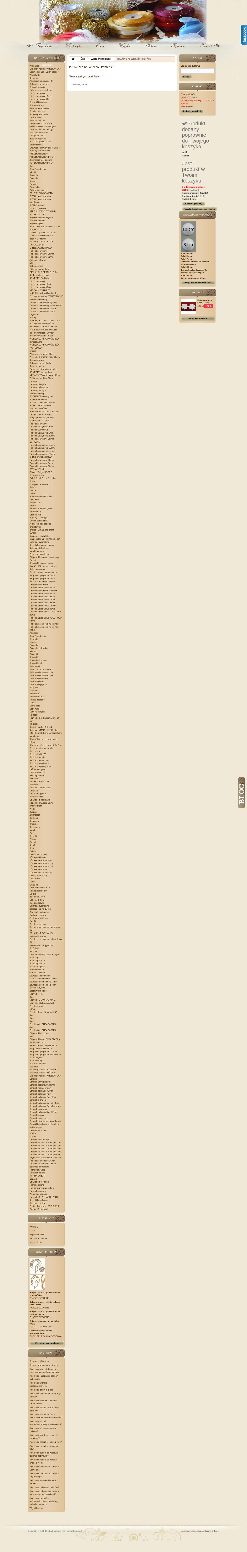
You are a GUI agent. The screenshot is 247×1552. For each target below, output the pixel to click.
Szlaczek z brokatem (39, 781)
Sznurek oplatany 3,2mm (41, 1091)
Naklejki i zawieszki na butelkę (44, 293)
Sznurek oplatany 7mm (40, 1094)
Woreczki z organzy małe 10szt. (45, 357)
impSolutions (205, 1531)
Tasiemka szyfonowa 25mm (43, 1163)
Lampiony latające (38, 384)
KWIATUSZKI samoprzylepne (43, 566)
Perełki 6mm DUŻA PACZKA (43, 1024)
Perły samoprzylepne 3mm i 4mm (45, 1054)
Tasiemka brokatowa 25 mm (43, 602)
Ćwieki (33, 533)
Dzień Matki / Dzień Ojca (41, 235)
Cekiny (33, 851)
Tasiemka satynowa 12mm (42, 436)
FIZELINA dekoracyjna (40, 196)
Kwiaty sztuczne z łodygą (41, 129)
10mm (32, 1009)
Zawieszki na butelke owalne (43, 308)
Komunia (34, 78)
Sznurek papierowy (39, 1118)
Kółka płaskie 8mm (38, 857)
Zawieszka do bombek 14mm (43, 982)
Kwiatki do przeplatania (40, 669)
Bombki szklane (37, 475)
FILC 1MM (34, 948)
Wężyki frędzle (36, 797)
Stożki (32, 181)
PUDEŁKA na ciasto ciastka (42, 402)
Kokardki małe (36, 663)
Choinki (33, 642)
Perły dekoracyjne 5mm (41, 1048)
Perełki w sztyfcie (38, 1063)
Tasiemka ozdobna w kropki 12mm (46, 1142)
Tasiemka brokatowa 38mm (42, 609)
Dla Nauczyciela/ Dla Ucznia (43, 232)
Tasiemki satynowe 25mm (42, 254)
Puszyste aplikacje (38, 966)
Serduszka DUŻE (38, 754)
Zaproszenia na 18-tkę (40, 909)
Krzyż (32, 845)
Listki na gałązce (37, 712)
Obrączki (34, 791)
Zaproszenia (35, 117)
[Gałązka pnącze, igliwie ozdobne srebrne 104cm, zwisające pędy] (37, 1282)
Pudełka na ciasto (38, 111)
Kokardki (34, 657)
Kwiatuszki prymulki (39, 684)
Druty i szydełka (37, 1203)
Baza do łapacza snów (40, 141)
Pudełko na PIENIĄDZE (41, 405)
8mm (32, 1027)
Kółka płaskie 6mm (38, 891)
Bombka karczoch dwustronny (44, 1365)
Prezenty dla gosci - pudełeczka (45, 320)
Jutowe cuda (35, 502)
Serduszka (35, 751)
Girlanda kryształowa (39, 108)
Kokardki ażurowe (38, 660)
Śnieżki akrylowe (37, 988)
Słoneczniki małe (37, 696)
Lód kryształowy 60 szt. (41, 99)
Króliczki (33, 824)
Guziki (33, 560)
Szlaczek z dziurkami (40, 800)
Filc (31, 942)
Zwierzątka (35, 815)
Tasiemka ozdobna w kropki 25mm (46, 1148)
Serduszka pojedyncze (40, 766)
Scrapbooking (36, 1060)
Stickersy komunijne (39, 114)
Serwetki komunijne (39, 102)
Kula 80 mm (186, 256)
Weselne (34, 784)
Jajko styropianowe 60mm (193, 278)
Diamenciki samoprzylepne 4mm (45, 539)
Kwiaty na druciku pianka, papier (45, 954)
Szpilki (33, 505)
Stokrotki (34, 690)
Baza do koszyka (38, 139)
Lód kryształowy (37, 93)
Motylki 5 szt (35, 736)
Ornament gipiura (38, 793)
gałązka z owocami (41, 1326)
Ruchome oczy (37, 969)
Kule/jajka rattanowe (39, 484)
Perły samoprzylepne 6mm (42, 578)
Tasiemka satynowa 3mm (41, 426)
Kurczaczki (35, 827)
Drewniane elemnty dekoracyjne (45, 148)
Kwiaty (33, 487)
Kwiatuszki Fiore (37, 772)
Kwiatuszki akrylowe (39, 548)
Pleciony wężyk (37, 775)
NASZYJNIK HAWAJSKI (41, 414)
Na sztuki (34, 715)
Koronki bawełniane (39, 1200)
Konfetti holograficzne (40, 275)
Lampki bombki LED (39, 521)
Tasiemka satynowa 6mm (41, 433)
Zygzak (33, 812)
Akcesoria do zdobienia (40, 524)
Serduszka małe (37, 757)
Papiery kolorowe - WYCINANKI (44, 1206)
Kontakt (205, 48)
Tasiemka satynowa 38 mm (42, 451)
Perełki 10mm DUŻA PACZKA (43, 1012)
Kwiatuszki (35, 666)
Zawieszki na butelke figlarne (43, 302)
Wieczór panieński (38, 408)
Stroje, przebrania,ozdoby (42, 417)
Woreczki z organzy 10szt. (42, 354)
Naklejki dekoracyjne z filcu (42, 945)
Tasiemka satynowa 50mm (42, 454)
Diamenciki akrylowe (39, 1033)
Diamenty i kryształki (39, 536)
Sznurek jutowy (37, 1115)
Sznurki (33, 1079)
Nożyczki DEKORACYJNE (42, 1000)
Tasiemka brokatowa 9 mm (42, 596)
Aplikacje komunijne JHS (41, 81)
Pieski (32, 833)
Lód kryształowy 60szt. (40, 287)
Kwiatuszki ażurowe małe (41, 675)
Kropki (33, 1136)
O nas (100, 48)
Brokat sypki (35, 527)
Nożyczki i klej (36, 994)
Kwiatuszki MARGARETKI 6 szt (44, 730)
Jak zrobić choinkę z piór (41, 1390)
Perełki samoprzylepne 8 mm (43, 572)
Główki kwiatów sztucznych (43, 126)
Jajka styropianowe (39, 154)
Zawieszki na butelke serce (42, 311)
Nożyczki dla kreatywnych (42, 1003)
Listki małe (34, 709)
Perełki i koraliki (37, 1006)
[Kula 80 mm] (188, 244)
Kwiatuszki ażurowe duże (41, 672)
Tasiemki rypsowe (38, 1191)
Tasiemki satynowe (38, 251)
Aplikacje (34, 633)
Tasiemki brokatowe (39, 584)
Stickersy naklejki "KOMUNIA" (44, 1069)
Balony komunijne (38, 87)
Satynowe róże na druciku (42, 748)
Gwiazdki (34, 178)
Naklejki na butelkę (38, 299)
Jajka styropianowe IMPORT (43, 157)
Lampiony (34, 381)
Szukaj (186, 77)
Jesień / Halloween (38, 260)
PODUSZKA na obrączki (41, 396)
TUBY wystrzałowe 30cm (41, 378)
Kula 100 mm (187, 253)
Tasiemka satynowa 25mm (42, 445)
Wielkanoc (34, 66)
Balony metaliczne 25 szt (41, 336)
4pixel (216, 1531)
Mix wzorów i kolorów (40, 887)
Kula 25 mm (186, 275)
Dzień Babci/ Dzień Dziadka (43, 478)
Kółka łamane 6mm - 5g (41, 860)
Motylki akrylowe (37, 551)
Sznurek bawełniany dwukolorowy (45, 1121)
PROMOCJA (36, 229)
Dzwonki (34, 175)
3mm (32, 1015)
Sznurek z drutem (38, 1100)
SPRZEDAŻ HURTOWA (41, 248)
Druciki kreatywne (38, 924)
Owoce (33, 490)
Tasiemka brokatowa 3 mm (42, 587)
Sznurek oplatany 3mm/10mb (43, 1112)
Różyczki (34, 687)
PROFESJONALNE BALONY (43, 330)
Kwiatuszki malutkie (39, 678)
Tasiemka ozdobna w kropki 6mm (45, 1154)
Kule (32, 166)
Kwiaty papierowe (38, 569)
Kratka (33, 1133)
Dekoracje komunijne (39, 84)
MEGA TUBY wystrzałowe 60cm (45, 375)
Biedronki (34, 818)
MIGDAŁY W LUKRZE (40, 290)
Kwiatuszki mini (37, 681)
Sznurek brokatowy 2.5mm (42, 1085)
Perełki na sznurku (38, 1042)
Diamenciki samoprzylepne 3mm (45, 557)
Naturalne (34, 499)
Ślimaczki (34, 778)
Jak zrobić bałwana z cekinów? (44, 1487)
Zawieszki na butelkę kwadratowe (45, 305)
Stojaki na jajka (36, 223)
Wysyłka (124, 48)
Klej (31, 997)
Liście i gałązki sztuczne (41, 123)
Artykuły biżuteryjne (39, 517)
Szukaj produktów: (190, 66)
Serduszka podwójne (39, 763)
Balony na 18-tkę (37, 897)
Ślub (32, 263)
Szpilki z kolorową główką (41, 508)
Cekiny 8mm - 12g (38, 875)
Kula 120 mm (187, 267)
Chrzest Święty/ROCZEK (41, 472)
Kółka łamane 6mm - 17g (41, 866)
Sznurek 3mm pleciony (40, 1082)
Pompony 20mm (37, 963)
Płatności (151, 48)
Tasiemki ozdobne (38, 1130)
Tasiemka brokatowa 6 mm (42, 593)
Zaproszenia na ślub (39, 420)
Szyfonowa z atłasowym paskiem (45, 1157)
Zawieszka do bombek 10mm (43, 978)
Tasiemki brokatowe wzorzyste (44, 624)
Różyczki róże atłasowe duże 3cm (46, 745)
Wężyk (33, 809)
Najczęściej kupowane (197, 214)
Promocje (197, 292)
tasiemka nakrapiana (39, 1167)
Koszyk (74, 48)
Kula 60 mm (186, 259)
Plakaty (33, 317)
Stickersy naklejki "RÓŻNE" (43, 1072)
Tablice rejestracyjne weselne (43, 369)
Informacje (46, 1218)
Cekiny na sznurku (38, 854)
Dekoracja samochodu (40, 363)
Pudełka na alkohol (38, 399)
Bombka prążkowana (39, 1361)
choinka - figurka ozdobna (45, 1336)
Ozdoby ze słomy (38, 915)
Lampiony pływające (39, 387)
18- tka (33, 894)
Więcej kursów (36, 1508)
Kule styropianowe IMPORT (43, 163)
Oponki (33, 172)
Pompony (34, 957)
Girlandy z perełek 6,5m (41, 90)
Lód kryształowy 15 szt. (41, 96)
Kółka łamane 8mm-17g (41, 872)
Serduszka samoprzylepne (42, 581)
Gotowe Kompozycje (39, 1209)
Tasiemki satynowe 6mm (41, 257)
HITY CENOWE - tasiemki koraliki (45, 226)
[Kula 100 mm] (188, 229)
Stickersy (34, 1067)
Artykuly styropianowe (40, 150)
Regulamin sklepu (38, 1234)
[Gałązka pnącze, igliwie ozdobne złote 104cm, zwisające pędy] (37, 1266)
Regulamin (178, 48)
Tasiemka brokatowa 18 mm (43, 605)
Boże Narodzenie (38, 169)
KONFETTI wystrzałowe (41, 372)
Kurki (32, 848)
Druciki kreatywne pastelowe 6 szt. (46, 939)
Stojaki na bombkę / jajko (41, 217)
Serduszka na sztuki (39, 760)
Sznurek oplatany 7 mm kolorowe (45, 1106)
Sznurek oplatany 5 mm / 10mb (44, 1103)
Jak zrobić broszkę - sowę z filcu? (46, 1442)
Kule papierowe (37, 105)
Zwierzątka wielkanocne (41, 160)
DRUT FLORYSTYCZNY (41, 193)
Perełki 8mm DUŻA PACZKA (43, 1030)
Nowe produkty (46, 1252)
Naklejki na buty (37, 393)
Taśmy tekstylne (37, 769)
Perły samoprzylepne (39, 554)
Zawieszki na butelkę (39, 912)
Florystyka (35, 187)
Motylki (33, 830)
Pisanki (33, 839)
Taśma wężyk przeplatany (42, 1188)
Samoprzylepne (37, 1057)
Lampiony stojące (38, 390)
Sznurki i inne (36, 144)
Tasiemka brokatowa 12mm (42, 599)
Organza (34, 314)
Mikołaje (33, 651)
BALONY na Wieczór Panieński (44, 411)
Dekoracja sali (36, 266)
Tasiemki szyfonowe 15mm (42, 1161)
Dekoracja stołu (37, 900)
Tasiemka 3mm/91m (39, 430)
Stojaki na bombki (38, 220)
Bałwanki (34, 639)
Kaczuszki (34, 821)
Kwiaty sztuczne (37, 120)
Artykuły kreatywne (39, 918)
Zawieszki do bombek (40, 976)
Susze (33, 481)
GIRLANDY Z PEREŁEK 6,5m (44, 272)
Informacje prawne (38, 1238)
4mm (32, 1018)
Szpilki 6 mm (35, 515)
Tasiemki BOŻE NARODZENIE (44, 1197)
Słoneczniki (35, 693)
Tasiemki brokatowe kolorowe (43, 590)
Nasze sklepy (36, 1242)
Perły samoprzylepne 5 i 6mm (43, 1051)
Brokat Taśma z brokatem (42, 530)
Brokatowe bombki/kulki (41, 496)
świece (33, 351)
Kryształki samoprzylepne (42, 545)
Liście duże (35, 706)
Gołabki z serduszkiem (40, 787)
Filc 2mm (34, 951)
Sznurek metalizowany (40, 1088)
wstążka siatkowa (38, 972)
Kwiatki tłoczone (37, 700)
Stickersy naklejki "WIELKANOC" (45, 69)
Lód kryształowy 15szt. (40, 284)
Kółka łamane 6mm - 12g (41, 863)
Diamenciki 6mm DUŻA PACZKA (45, 1039)
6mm (32, 1021)
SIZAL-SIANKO (37, 205)
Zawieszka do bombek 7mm (43, 985)
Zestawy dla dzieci (38, 991)
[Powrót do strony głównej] (73, 59)
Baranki (33, 836)
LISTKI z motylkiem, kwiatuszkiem (46, 733)
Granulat (34, 184)
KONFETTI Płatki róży (40, 278)
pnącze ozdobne (40, 1298)
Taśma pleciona (37, 1185)
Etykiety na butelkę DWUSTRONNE (46, 296)
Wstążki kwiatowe (38, 208)
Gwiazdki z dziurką (38, 648)
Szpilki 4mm (35, 511)
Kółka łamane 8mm (38, 869)
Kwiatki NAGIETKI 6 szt (41, 727)
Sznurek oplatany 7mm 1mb (43, 1097)
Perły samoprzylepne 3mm (42, 575)
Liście (32, 493)
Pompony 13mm (37, 960)
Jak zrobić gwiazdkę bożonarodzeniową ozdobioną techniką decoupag (44, 1501)
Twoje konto (44, 48)
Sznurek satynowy (38, 1109)
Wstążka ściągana (38, 1194)
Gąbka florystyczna (39, 190)
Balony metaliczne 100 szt (42, 333)
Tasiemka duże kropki (40, 1139)
